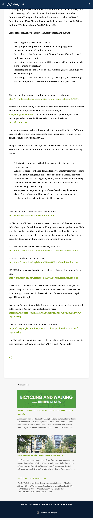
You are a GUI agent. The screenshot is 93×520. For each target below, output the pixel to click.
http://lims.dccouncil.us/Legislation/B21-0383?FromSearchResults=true (43, 262)
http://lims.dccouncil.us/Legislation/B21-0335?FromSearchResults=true (43, 250)
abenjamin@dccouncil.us (21, 114)
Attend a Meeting (50, 504)
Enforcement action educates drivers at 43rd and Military (40, 455)
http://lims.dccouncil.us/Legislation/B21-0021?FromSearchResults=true (43, 278)
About (24, 504)
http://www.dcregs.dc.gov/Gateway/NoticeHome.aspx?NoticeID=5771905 (44, 99)
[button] (10, 357)
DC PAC (13, 4)
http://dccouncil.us (18, 122)
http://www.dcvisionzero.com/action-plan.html (32, 215)
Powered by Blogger (48, 512)
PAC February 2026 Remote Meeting (31, 478)
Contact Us (66, 504)
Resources (34, 504)
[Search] (23, 4)
